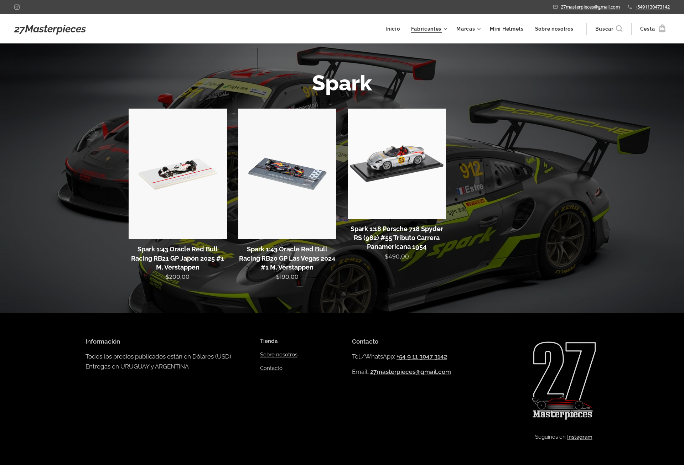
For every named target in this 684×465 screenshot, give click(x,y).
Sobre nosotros (278, 354)
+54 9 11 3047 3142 (422, 356)
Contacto (271, 368)
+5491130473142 (652, 7)
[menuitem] (394, 29)
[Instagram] (16, 7)
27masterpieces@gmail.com (590, 7)
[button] (608, 29)
